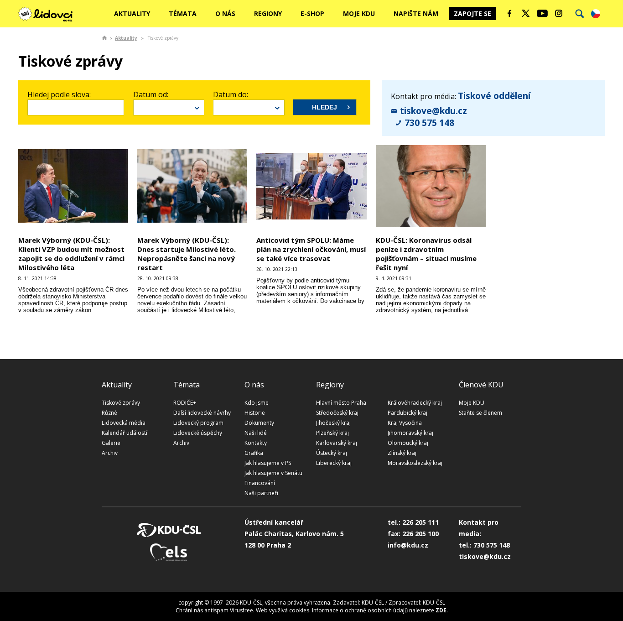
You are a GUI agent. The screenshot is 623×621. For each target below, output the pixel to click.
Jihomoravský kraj (410, 433)
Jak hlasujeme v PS (267, 463)
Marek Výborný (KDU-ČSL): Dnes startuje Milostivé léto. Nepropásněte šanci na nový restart (186, 253)
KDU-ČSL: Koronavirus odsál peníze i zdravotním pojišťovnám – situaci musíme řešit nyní (426, 253)
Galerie (111, 443)
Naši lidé (255, 433)
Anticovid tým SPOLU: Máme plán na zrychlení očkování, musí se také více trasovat (311, 249)
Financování (259, 483)
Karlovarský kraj (336, 443)
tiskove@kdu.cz (433, 111)
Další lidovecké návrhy (202, 413)
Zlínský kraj (402, 453)
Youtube (542, 13)
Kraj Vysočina (405, 423)
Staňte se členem (480, 413)
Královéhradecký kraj (415, 403)
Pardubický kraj (407, 413)
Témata (183, 13)
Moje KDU (359, 13)
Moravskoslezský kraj (415, 463)
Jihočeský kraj (333, 423)
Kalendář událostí (124, 433)
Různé (109, 413)
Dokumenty (259, 423)
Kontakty (255, 443)
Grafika (253, 453)
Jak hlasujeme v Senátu (273, 473)
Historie (254, 413)
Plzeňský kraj (332, 433)
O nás (225, 13)
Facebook (509, 13)
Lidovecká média (123, 423)
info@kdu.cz (408, 545)
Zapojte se (472, 13)
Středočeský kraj (337, 413)
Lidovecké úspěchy (197, 433)
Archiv (110, 453)
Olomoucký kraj (408, 443)
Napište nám (416, 13)
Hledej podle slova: (59, 94)
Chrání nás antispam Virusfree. (215, 610)
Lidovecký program (198, 423)
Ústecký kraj (331, 453)
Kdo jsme (256, 403)
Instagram (559, 13)
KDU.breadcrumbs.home (104, 38)
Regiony (268, 13)
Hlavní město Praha (341, 403)
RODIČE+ (184, 403)
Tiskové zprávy (121, 403)
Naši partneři (261, 493)
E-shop (312, 13)
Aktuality (132, 13)
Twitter (526, 13)
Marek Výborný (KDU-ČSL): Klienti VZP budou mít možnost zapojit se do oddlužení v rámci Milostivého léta (71, 253)
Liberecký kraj (334, 463)
